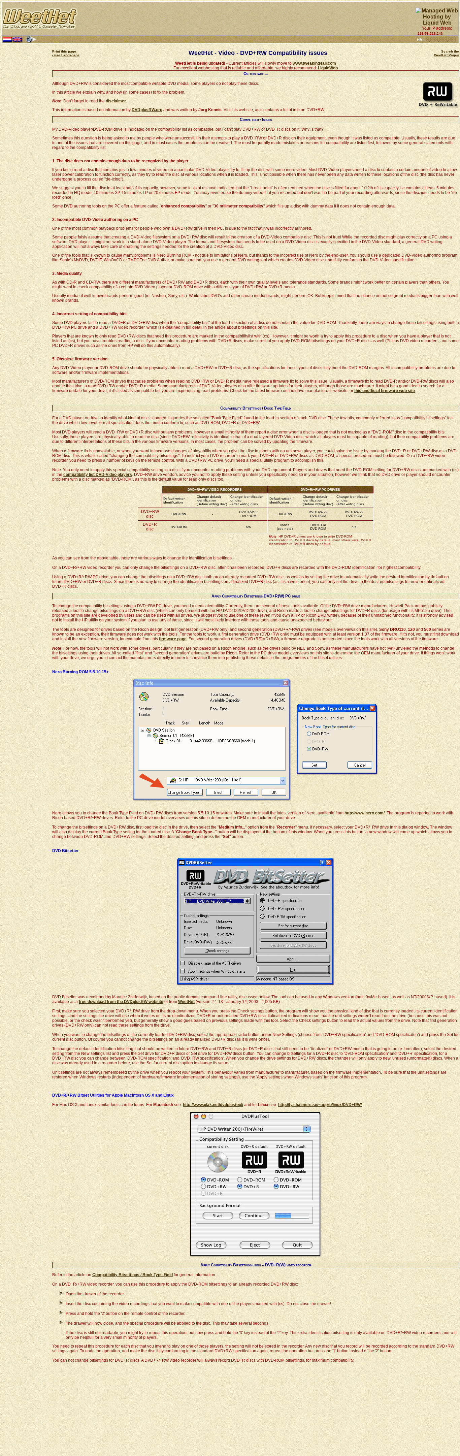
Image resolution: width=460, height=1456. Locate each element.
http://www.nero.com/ (364, 813)
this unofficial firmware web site (384, 390)
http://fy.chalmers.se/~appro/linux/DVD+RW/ (320, 1104)
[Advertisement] (247, 18)
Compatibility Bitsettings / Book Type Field (132, 1274)
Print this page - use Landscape (65, 53)
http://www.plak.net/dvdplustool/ (213, 1104)
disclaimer (116, 101)
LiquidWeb (328, 68)
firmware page (173, 639)
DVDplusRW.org (147, 109)
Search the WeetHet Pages (446, 53)
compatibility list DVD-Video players (97, 474)
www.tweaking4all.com (314, 63)
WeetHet (186, 1001)
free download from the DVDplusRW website (121, 1001)
